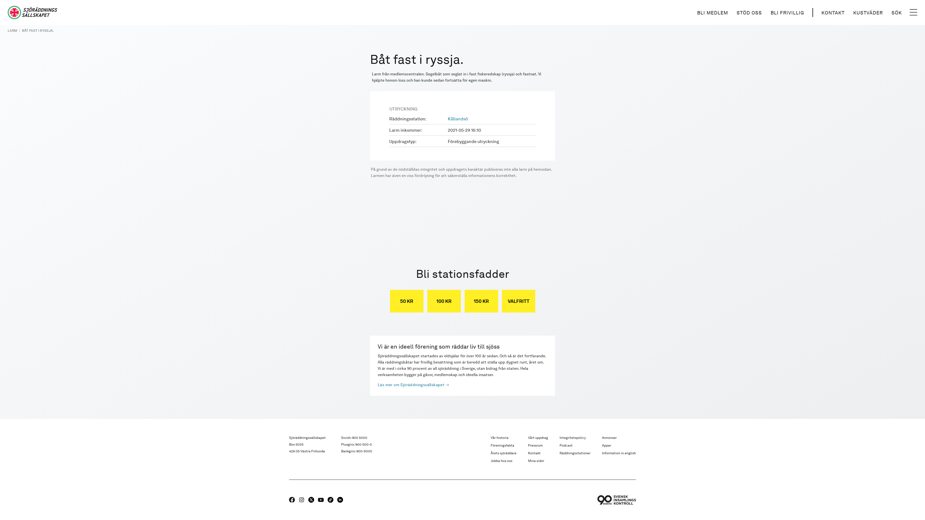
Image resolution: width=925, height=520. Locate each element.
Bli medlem (712, 13)
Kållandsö (458, 118)
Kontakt (833, 13)
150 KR (481, 301)
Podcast (566, 445)
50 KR (406, 301)
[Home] (32, 12)
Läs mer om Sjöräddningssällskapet (411, 385)
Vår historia (500, 438)
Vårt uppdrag (538, 438)
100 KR (443, 301)
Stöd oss (749, 13)
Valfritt (518, 301)
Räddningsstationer (575, 453)
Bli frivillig (787, 13)
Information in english (619, 453)
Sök (897, 13)
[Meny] (913, 12)
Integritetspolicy (573, 438)
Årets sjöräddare (503, 453)
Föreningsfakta (502, 445)
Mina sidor (536, 461)
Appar (606, 445)
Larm (12, 30)
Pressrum (535, 445)
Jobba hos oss (501, 461)
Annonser (609, 438)
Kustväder (868, 13)
